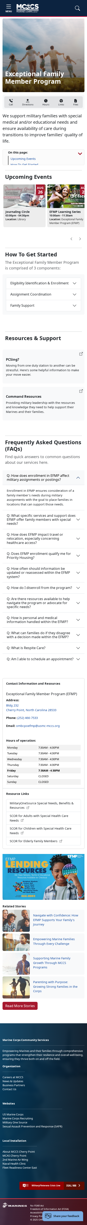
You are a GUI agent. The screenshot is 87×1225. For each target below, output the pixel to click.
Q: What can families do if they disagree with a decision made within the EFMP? (38, 635)
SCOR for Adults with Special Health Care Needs (39, 818)
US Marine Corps (13, 1114)
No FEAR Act (37, 1205)
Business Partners (14, 1085)
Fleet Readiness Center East (20, 1167)
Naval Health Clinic (14, 1163)
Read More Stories (20, 1006)
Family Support (22, 305)
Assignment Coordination (30, 294)
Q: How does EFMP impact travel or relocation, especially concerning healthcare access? (35, 538)
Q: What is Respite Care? (26, 648)
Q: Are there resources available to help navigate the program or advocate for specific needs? (38, 603)
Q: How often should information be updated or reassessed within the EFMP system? (38, 572)
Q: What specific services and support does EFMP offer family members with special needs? (41, 519)
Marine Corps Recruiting (18, 1118)
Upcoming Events (23, 159)
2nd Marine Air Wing (15, 1159)
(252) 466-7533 (27, 718)
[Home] (27, 8)
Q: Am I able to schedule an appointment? (40, 659)
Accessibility (36, 1212)
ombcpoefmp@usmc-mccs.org (38, 726)
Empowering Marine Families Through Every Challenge (54, 941)
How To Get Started (24, 165)
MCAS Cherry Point (14, 1155)
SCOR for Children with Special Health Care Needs (40, 830)
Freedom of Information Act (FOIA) (49, 1208)
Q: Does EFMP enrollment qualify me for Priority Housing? (39, 555)
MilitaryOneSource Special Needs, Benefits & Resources (42, 805)
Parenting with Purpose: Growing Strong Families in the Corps (55, 986)
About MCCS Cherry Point (19, 1151)
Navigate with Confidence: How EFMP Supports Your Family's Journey (55, 919)
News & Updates (13, 1081)
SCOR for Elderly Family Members (34, 841)
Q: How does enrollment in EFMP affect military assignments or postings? (38, 477)
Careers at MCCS (13, 1077)
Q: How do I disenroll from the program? (39, 587)
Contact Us (9, 1089)
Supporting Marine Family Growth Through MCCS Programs (51, 962)
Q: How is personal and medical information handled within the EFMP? (37, 619)
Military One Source (15, 1122)
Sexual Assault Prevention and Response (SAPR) (32, 1126)
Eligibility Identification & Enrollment (39, 283)
